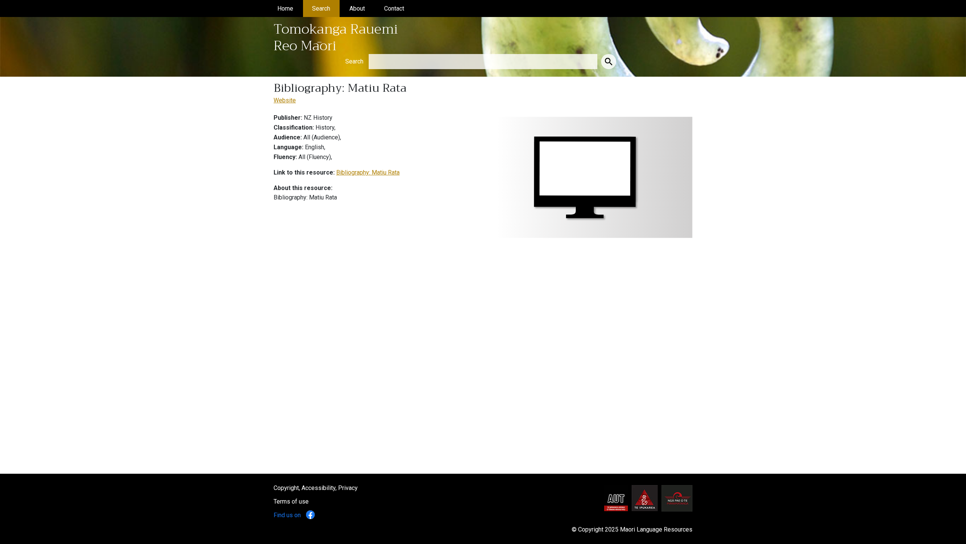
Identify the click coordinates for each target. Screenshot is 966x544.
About (361, 8)
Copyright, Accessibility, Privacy (316, 487)
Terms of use (291, 501)
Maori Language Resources (656, 529)
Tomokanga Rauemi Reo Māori (336, 37)
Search (326, 8)
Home (290, 8)
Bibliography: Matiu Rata (368, 172)
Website (285, 100)
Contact (399, 8)
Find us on (288, 515)
